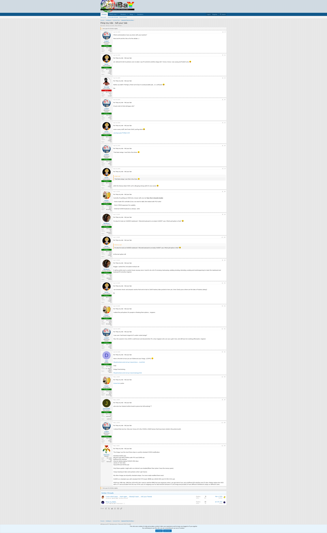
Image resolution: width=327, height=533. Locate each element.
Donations (140, 14)
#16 (225, 376)
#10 (225, 237)
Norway (110, 50)
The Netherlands (109, 231)
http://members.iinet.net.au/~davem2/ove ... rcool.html (129, 362)
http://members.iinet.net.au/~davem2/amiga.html (127, 373)
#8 (225, 191)
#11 (225, 260)
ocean (107, 503)
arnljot (103, 25)
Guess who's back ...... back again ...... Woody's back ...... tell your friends (129, 496)
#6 (225, 145)
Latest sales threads (113, 17)
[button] (118, 14)
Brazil (110, 208)
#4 (225, 99)
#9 (225, 214)
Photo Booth (119, 503)
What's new (112, 14)
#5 (225, 122)
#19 (225, 445)
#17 (225, 399)
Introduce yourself (123, 498)
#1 (225, 32)
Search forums (123, 17)
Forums (104, 14)
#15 (225, 352)
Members (123, 14)
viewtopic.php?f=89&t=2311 (121, 133)
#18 (225, 422)
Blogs (131, 14)
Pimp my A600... (111, 502)
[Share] (223, 32)
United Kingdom (110, 72)
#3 (225, 78)
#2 (225, 55)
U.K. (111, 94)
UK (111, 460)
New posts (103, 17)
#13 (225, 306)
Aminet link (116, 383)
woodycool (108, 498)
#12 (225, 283)
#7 (225, 168)
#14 (225, 328)
